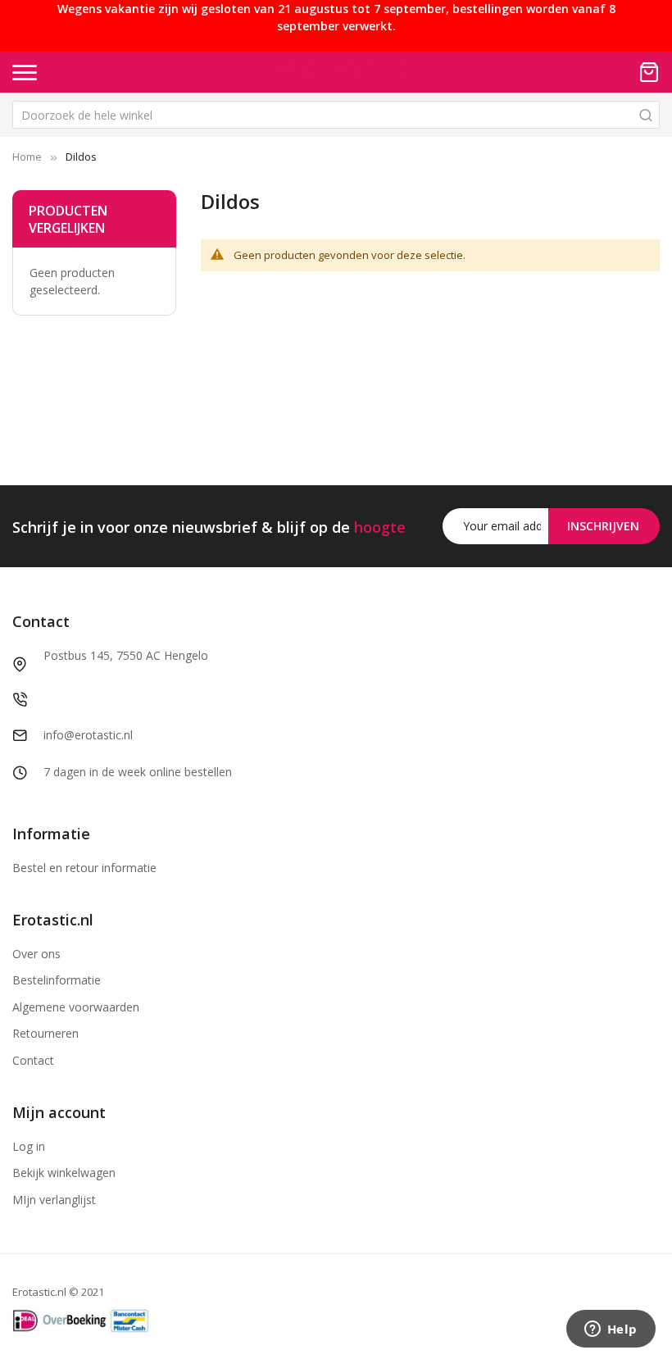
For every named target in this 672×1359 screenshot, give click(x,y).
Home (27, 156)
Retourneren (45, 1033)
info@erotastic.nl (88, 735)
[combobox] (336, 115)
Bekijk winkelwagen (64, 1172)
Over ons (36, 953)
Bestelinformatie (56, 980)
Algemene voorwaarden (75, 1007)
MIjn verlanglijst (54, 1199)
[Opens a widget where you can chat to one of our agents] (610, 1330)
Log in (28, 1146)
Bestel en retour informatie (84, 867)
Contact (33, 1060)
